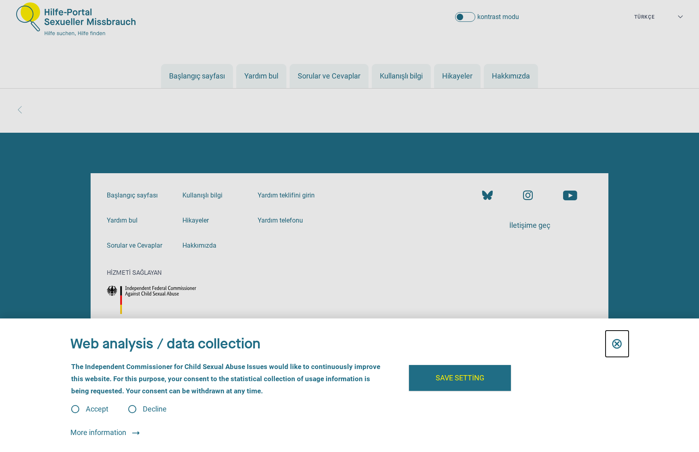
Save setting (460, 377)
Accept (97, 409)
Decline (155, 409)
